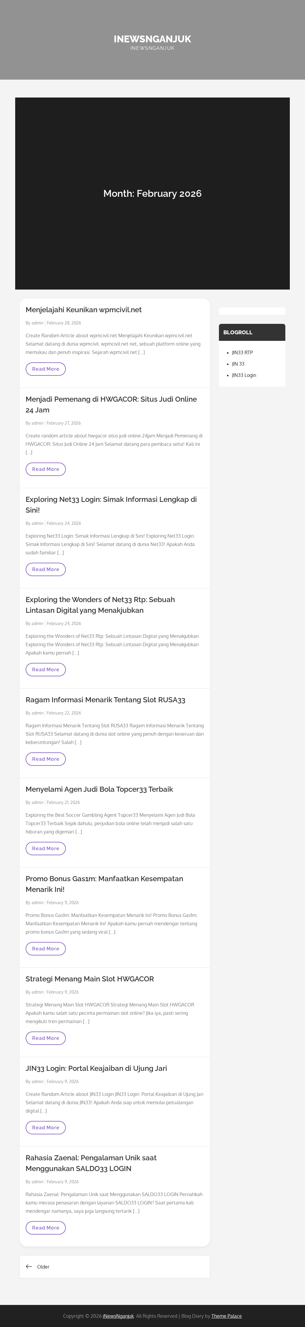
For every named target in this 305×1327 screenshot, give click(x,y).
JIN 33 (238, 364)
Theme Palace (226, 1316)
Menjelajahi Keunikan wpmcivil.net (84, 309)
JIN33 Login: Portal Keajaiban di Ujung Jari (96, 1068)
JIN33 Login (244, 375)
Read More (49, 371)
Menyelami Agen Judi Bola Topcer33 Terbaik (99, 789)
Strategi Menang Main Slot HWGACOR (90, 979)
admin (37, 322)
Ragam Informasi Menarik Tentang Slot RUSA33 (105, 699)
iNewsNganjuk (152, 38)
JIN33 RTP (242, 352)
